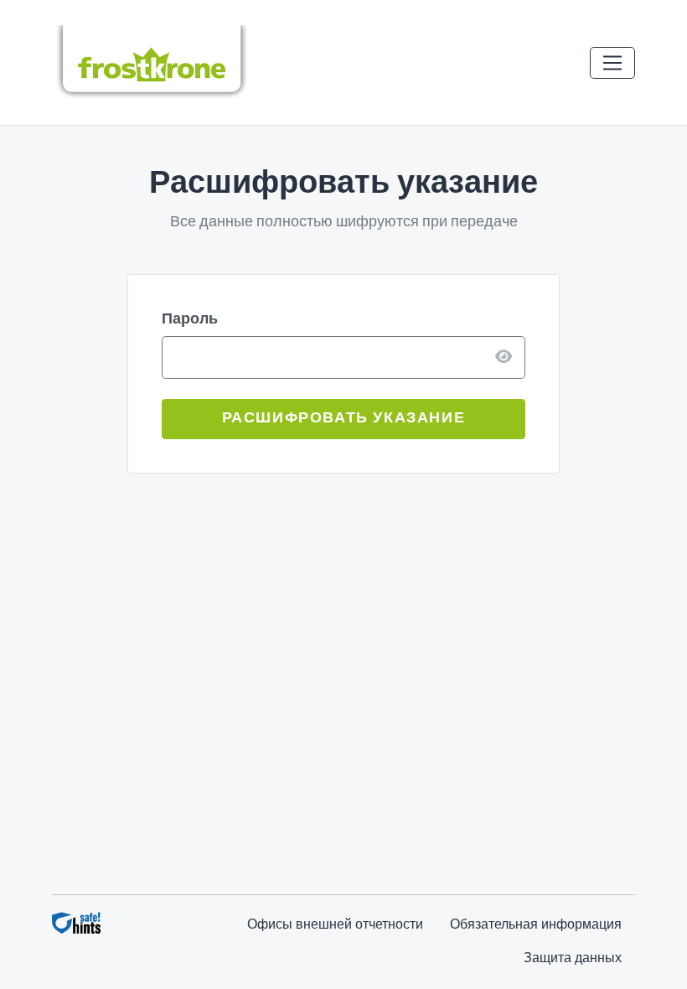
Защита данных (573, 959)
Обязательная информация (536, 925)
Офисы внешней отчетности (335, 925)
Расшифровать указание (344, 419)
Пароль (190, 320)
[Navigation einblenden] (612, 63)
